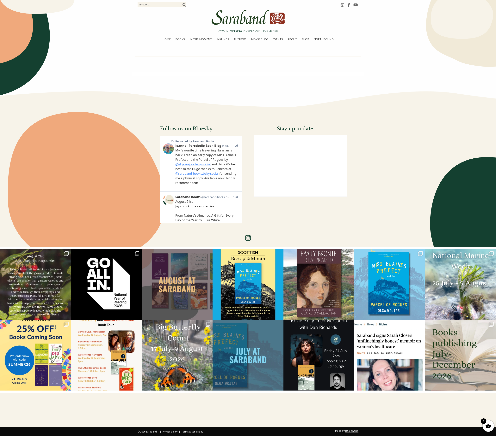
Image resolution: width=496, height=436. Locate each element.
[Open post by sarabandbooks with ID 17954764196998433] (177, 284)
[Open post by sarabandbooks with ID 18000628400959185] (318, 355)
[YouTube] (355, 5)
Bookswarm (351, 431)
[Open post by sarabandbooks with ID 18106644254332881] (389, 284)
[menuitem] (167, 39)
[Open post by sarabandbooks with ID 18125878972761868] (35, 284)
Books (180, 39)
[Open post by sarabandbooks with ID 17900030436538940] (106, 355)
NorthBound (324, 39)
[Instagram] (342, 5)
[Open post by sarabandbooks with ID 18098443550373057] (106, 284)
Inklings (222, 39)
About (292, 39)
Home (167, 39)
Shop (305, 39)
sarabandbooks (34, 253)
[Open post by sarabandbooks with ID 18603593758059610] (460, 355)
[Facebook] (349, 5)
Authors (240, 39)
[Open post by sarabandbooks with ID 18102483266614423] (35, 355)
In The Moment (200, 39)
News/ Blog (259, 39)
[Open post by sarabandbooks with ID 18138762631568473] (460, 284)
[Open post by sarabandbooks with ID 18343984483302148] (318, 284)
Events (278, 39)
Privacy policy (170, 432)
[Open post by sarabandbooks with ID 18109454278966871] (248, 355)
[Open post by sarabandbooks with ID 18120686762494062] (248, 284)
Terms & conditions (192, 432)
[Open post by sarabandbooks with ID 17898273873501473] (177, 355)
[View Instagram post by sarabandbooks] (67, 315)
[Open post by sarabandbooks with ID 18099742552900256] (389, 355)
